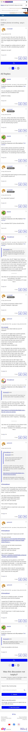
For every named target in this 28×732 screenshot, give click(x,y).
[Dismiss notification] (26, 5)
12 (3, 513)
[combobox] (13, 10)
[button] (26, 28)
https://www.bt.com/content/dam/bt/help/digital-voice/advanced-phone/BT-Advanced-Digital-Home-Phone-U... (13, 540)
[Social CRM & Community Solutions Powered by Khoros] (23, 729)
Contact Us (24, 719)
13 (3, 576)
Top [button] (15, 714)
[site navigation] (1, 2)
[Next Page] (18, 68)
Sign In (26, 2)
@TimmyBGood (6, 452)
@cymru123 (6, 392)
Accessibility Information (22, 718)
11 (3, 434)
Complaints (3, 719)
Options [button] (2, 19)
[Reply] (25, 58)
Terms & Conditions (23, 717)
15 (3, 652)
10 (3, 371)
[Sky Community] (8, 2)
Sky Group (3, 720)
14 (3, 617)
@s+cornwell (6, 249)
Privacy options (4, 717)
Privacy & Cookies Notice (6, 718)
